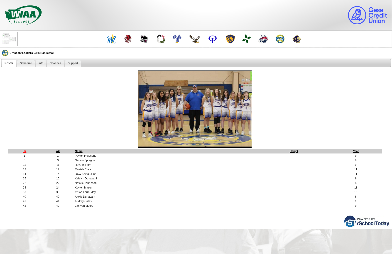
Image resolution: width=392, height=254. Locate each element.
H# (24, 151)
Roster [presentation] (9, 63)
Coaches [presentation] (55, 63)
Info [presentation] (41, 63)
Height (294, 151)
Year (356, 151)
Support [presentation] (73, 63)
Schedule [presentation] (26, 63)
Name (79, 151)
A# (58, 151)
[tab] (9, 63)
